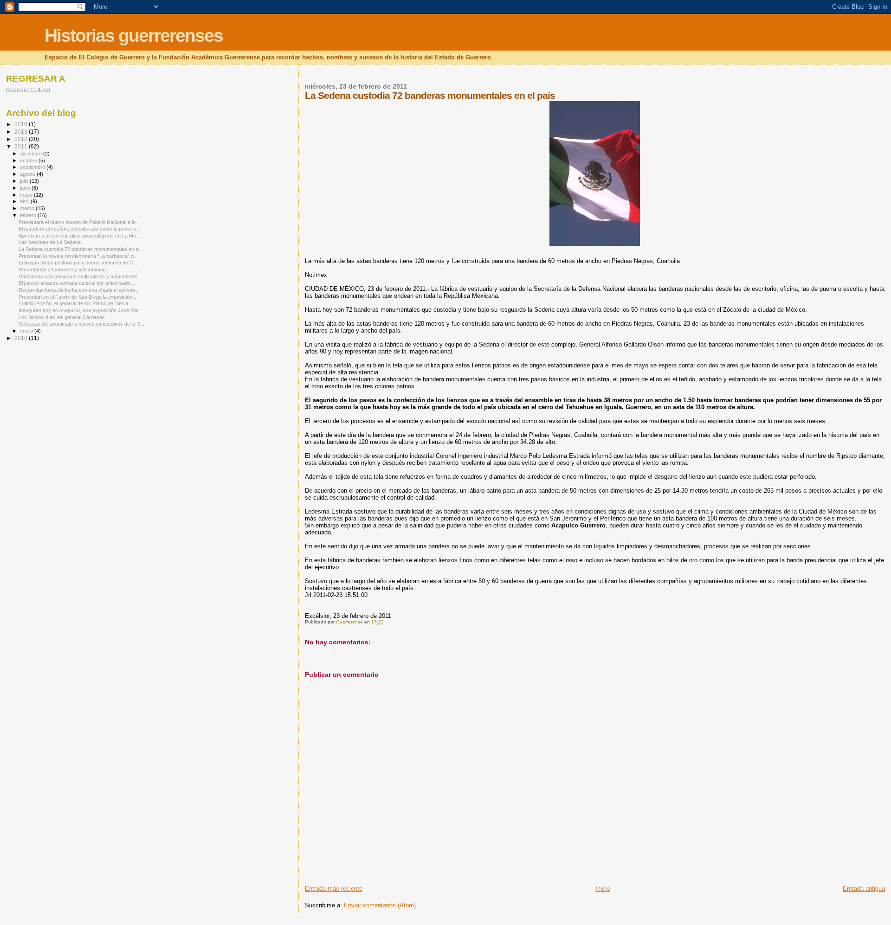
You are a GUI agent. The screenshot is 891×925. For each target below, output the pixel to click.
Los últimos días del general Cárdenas (62, 317)
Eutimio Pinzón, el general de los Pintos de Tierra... (75, 303)
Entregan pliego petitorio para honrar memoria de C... (78, 262)
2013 (21, 131)
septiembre (33, 167)
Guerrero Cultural (28, 90)
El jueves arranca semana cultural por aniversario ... (77, 283)
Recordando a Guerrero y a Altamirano (62, 269)
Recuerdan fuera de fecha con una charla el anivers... (79, 290)
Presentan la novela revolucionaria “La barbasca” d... (78, 256)
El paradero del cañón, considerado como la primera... (79, 228)
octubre (29, 160)
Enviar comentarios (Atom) (380, 905)
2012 (21, 139)
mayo (27, 195)
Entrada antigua (864, 888)
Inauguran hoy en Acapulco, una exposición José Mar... (81, 310)
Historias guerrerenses (134, 35)
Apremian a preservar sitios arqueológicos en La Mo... (79, 235)
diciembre (31, 153)
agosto (28, 174)
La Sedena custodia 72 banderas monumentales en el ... (82, 249)
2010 (21, 338)
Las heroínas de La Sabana (50, 242)
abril (25, 201)
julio (25, 181)
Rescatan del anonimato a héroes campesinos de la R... (81, 324)
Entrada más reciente (333, 888)
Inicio (602, 888)
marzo (28, 208)
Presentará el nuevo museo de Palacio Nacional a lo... (79, 222)
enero (27, 331)
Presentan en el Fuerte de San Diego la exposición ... (78, 297)
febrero (29, 215)
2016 (21, 124)
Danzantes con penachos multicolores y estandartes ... (81, 276)
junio (26, 188)
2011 (21, 146)
